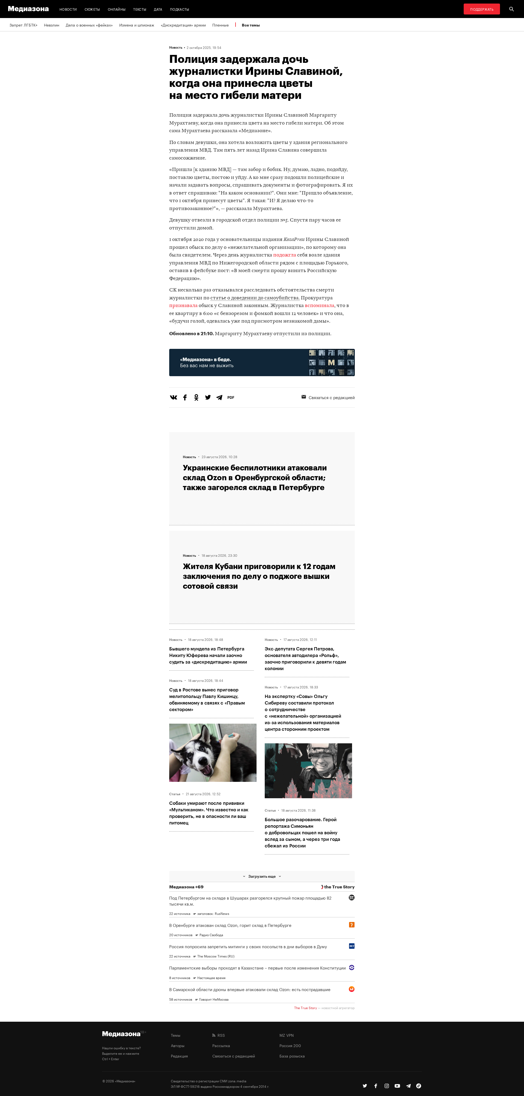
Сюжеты (92, 8)
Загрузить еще (262, 876)
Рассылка (221, 1045)
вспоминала (319, 306)
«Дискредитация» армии (183, 25)
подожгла (284, 255)
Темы (175, 1035)
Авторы (177, 1045)
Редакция (179, 1056)
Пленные (220, 25)
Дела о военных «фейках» (89, 25)
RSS (220, 1035)
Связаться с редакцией (332, 397)
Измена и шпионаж (136, 25)
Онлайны (117, 8)
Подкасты (179, 8)
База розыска (292, 1056)
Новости (68, 8)
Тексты (139, 8)
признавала (183, 306)
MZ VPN (286, 1035)
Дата (158, 8)
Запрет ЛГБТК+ (23, 25)
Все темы (251, 25)
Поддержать (481, 8)
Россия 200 (290, 1045)
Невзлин (51, 25)
